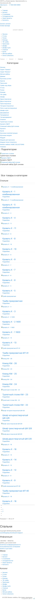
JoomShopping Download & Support (11, 533)
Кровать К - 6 (8, 280)
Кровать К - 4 (8, 218)
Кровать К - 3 (8, 311)
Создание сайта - (28, 598)
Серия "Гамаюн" (5, 69)
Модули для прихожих (7, 140)
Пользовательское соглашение (10, 546)
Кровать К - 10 (9, 249)
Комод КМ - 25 (9, 374)
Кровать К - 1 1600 (11, 332)
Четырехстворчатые (7, 106)
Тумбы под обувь (5, 85)
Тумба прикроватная (12, 301)
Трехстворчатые (5, 103)
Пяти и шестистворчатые (8, 108)
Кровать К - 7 (8, 270)
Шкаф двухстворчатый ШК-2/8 (17, 439)
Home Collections (7, 55)
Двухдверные (4, 112)
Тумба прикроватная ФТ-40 (15, 491)
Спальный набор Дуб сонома (9, 126)
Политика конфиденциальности (10, 544)
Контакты (5, 20)
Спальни (5, 49)
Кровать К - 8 (8, 238)
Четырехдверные (5, 117)
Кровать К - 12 (9, 470)
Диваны (2, 76)
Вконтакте (3, 5)
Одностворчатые (5, 99)
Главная (5, 10)
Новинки (3, 147)
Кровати (3, 128)
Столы (4, 36)
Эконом (4, 34)
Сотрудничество (7, 16)
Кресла (2, 81)
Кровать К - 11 (9, 228)
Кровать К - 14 (9, 459)
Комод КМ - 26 (9, 363)
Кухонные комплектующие (9, 133)
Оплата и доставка (6, 548)
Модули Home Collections (8, 142)
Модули (2, 137)
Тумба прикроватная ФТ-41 (15, 353)
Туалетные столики (6, 122)
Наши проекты (7, 18)
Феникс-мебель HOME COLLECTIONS (12, 144)
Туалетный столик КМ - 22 (15, 405)
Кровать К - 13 (9, 342)
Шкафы (4, 46)
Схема (5, 25)
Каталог (4, 12)
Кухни (4, 51)
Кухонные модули (6, 135)
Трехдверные (4, 115)
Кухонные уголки (5, 78)
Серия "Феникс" (5, 72)
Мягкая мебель (7, 53)
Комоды (5, 40)
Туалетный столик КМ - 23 (15, 394)
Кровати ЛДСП (5, 124)
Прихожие (5, 44)
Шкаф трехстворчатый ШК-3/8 (17, 428)
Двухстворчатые (5, 101)
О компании (6, 14)
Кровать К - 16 (9, 449)
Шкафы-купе (6, 47)
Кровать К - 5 (8, 290)
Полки (4, 38)
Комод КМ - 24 (9, 384)
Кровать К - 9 (8, 259)
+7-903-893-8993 (14, 5)
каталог (5, 23)
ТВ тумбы (5, 42)
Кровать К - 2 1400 (11, 322)
